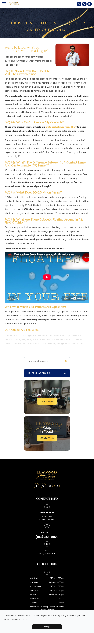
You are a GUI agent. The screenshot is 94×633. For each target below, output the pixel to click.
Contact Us (47, 438)
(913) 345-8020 (47, 537)
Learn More (47, 401)
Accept (47, 626)
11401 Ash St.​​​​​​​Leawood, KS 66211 (47, 518)
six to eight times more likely (61, 126)
